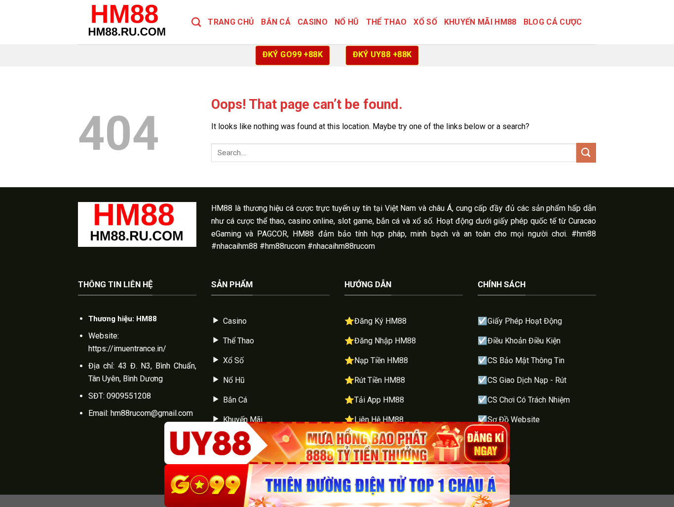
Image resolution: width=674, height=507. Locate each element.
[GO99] (337, 485)
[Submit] (586, 152)
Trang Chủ (231, 22)
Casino (313, 22)
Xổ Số (425, 22)
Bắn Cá (276, 22)
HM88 (221, 208)
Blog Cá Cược (553, 22)
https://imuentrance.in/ (127, 348)
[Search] (196, 22)
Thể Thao (386, 22)
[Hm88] (127, 21)
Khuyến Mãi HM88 (480, 22)
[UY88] (337, 443)
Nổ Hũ (347, 22)
